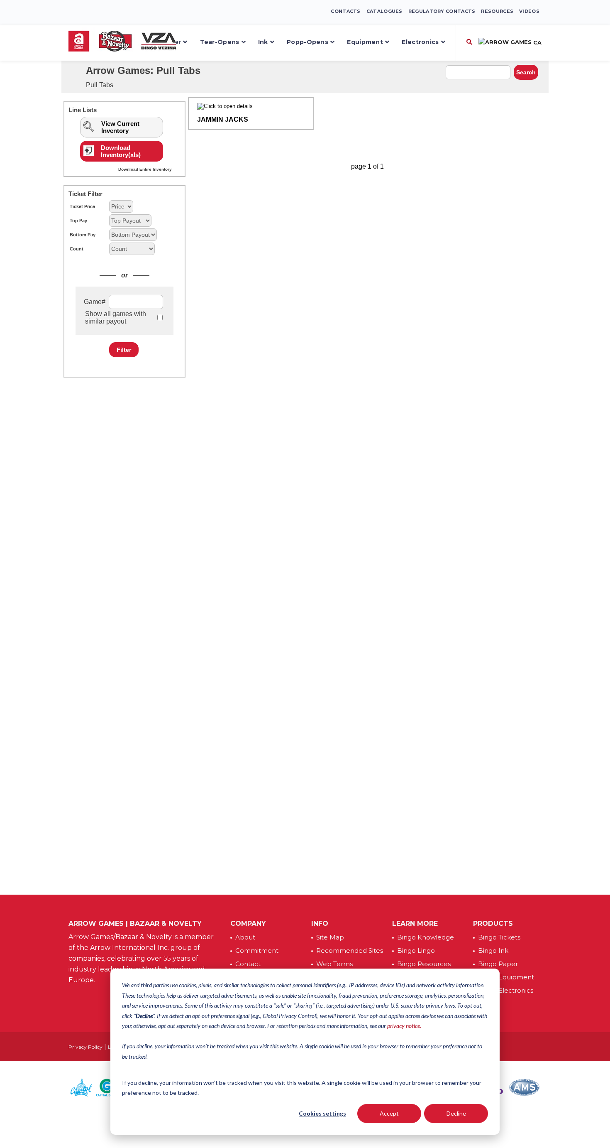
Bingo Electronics (505, 990)
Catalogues (384, 11)
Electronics (420, 42)
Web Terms (334, 964)
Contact (248, 964)
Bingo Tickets (499, 937)
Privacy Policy (85, 1047)
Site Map (330, 937)
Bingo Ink (493, 950)
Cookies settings (322, 1113)
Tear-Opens (219, 42)
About (245, 937)
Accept (389, 1113)
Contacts (345, 11)
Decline (456, 1113)
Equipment (365, 42)
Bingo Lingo (416, 950)
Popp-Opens (307, 42)
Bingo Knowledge (425, 937)
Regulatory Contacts (442, 11)
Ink (263, 42)
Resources (497, 11)
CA (537, 42)
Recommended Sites (349, 950)
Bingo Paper (498, 964)
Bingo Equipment (506, 977)
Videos (529, 11)
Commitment (256, 950)
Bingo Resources (424, 964)
